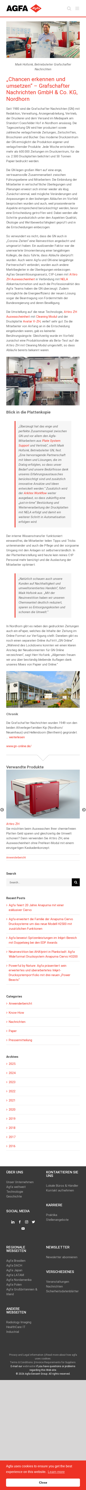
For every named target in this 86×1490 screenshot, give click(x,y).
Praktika (51, 1215)
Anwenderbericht (16, 857)
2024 (12, 1073)
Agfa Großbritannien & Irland (21, 1292)
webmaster (29, 1366)
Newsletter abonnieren (61, 1257)
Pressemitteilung (20, 1040)
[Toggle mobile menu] (77, 8)
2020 (12, 1109)
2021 (12, 1100)
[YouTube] (23, 1228)
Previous (2, 810)
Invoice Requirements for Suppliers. (55, 1362)
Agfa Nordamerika (19, 1280)
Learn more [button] (56, 1472)
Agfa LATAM (15, 1275)
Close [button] (43, 1482)
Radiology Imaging (18, 1322)
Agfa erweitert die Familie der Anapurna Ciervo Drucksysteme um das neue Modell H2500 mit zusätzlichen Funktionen (41, 924)
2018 (12, 1128)
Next (84, 810)
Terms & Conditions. (21, 1362)
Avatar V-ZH (31, 321)
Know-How (16, 1013)
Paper (13, 1031)
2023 (12, 1082)
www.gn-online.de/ (19, 746)
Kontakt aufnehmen (60, 1190)
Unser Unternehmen (20, 1182)
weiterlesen (17, 737)
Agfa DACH (14, 1265)
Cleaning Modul (46, 316)
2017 (12, 1137)
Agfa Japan (14, 1270)
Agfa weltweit (16, 1187)
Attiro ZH (12, 824)
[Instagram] (26, 1222)
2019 (12, 1119)
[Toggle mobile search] (69, 8)
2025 (12, 1064)
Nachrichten (17, 1022)
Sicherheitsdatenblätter (62, 1291)
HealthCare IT (15, 1327)
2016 (12, 1146)
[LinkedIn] (12, 1222)
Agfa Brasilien (15, 1261)
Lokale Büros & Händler (62, 1186)
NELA (64, 279)
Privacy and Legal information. (26, 1354)
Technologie (14, 1192)
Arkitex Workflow (35, 493)
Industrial (12, 1332)
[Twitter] (33, 1222)
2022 (12, 1091)
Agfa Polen (14, 1284)
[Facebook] (19, 1222)
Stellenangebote (57, 1220)
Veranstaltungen (57, 1282)
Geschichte (14, 1196)
